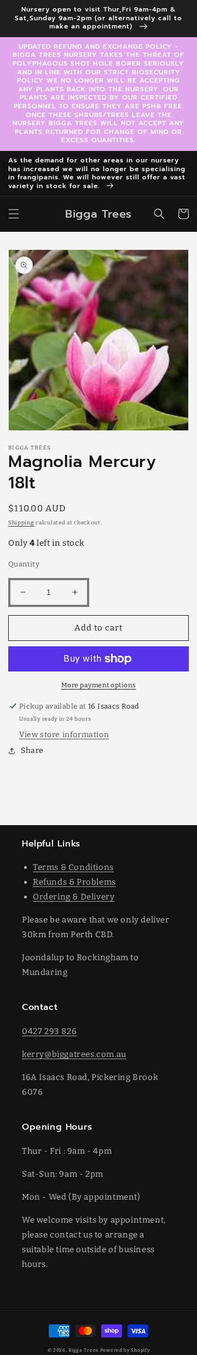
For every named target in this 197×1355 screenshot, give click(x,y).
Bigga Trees (83, 1350)
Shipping (21, 522)
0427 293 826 (49, 1031)
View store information (64, 734)
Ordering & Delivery (73, 897)
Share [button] (32, 750)
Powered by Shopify (125, 1350)
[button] (14, 214)
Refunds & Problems (74, 882)
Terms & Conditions (73, 867)
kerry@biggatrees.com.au (74, 1054)
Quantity (23, 564)
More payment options (98, 685)
